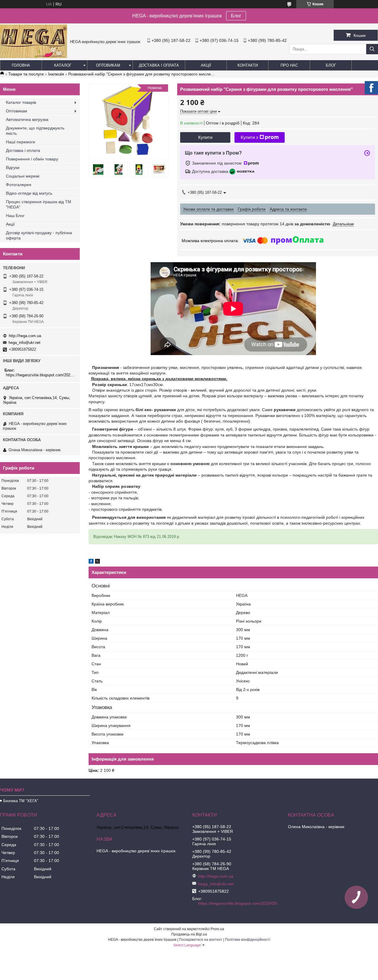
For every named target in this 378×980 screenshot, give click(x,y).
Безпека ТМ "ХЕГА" (20, 801)
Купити (205, 137)
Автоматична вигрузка (27, 119)
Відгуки (12, 167)
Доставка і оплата (159, 65)
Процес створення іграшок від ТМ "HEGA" (38, 204)
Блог (236, 15)
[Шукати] (372, 49)
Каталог (62, 65)
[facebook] (91, 562)
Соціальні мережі (22, 176)
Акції (206, 65)
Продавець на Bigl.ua (189, 934)
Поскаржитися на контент (200, 940)
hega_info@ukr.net (24, 342)
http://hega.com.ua (25, 336)
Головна (21, 65)
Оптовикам (108, 65)
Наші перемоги (20, 141)
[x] (97, 562)
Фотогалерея (18, 184)
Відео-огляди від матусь (29, 193)
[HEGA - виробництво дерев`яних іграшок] (33, 56)
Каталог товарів (21, 102)
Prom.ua (217, 929)
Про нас (289, 65)
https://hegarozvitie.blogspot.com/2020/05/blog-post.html (40, 375)
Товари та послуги (26, 74)
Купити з (249, 137)
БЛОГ (331, 65)
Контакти (247, 65)
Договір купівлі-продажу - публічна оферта (39, 235)
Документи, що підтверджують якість (35, 131)
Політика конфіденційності (247, 940)
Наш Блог (15, 215)
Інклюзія (56, 74)
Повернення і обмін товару (32, 159)
